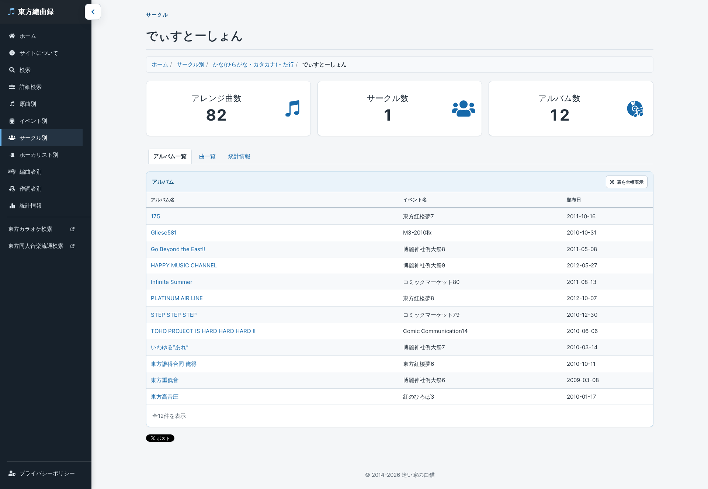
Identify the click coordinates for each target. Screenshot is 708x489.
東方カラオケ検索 (30, 231)
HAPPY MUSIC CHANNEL (184, 265)
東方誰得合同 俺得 (174, 363)
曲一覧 (207, 156)
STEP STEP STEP (174, 314)
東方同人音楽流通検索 (35, 248)
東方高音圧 (164, 396)
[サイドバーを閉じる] (93, 12)
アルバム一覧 (170, 156)
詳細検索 (31, 86)
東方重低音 (164, 380)
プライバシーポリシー (47, 473)
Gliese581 (164, 232)
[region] (399, 298)
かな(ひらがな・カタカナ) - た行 (253, 64)
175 (155, 216)
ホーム (28, 35)
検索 (25, 69)
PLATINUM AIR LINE (177, 298)
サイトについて (39, 52)
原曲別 (28, 103)
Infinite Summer (171, 281)
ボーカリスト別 (39, 154)
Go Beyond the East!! (178, 249)
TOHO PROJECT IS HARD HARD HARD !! (203, 330)
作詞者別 (31, 188)
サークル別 (33, 137)
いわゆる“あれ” (169, 347)
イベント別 (33, 120)
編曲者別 (31, 171)
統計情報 (31, 205)
